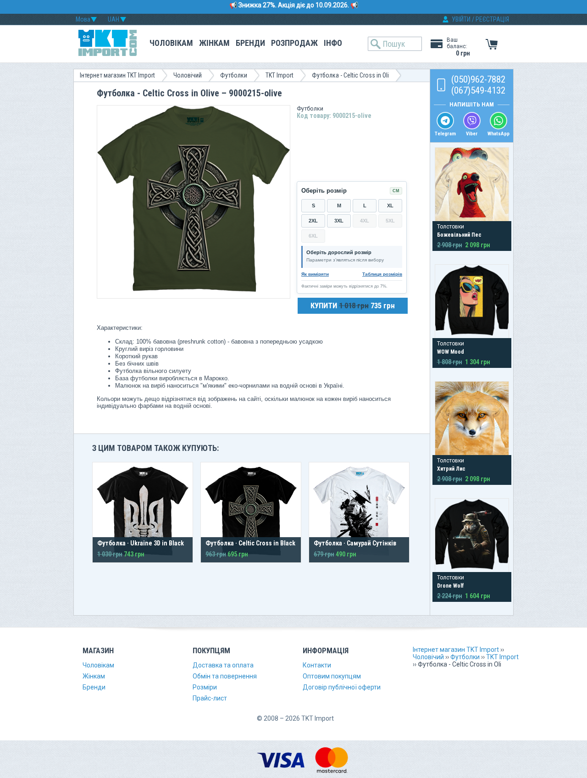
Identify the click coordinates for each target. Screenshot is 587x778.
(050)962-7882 (478, 79)
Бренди (250, 43)
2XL (313, 220)
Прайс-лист (210, 698)
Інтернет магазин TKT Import (117, 75)
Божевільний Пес (459, 235)
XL (390, 205)
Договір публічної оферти (342, 687)
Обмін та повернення (225, 676)
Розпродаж (294, 43)
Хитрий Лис (451, 469)
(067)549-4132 (478, 90)
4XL (364, 220)
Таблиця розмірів (382, 274)
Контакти (317, 665)
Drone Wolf (450, 586)
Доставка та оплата (223, 665)
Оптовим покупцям (332, 676)
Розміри (205, 687)
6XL (313, 236)
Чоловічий (187, 75)
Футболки (233, 75)
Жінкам (214, 43)
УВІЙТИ (461, 19)
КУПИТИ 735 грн (352, 305)
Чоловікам (171, 43)
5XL (390, 220)
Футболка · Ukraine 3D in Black (140, 543)
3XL (338, 220)
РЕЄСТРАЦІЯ (492, 19)
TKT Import (280, 75)
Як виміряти (315, 274)
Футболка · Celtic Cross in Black (250, 543)
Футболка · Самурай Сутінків (355, 543)
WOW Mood (450, 352)
